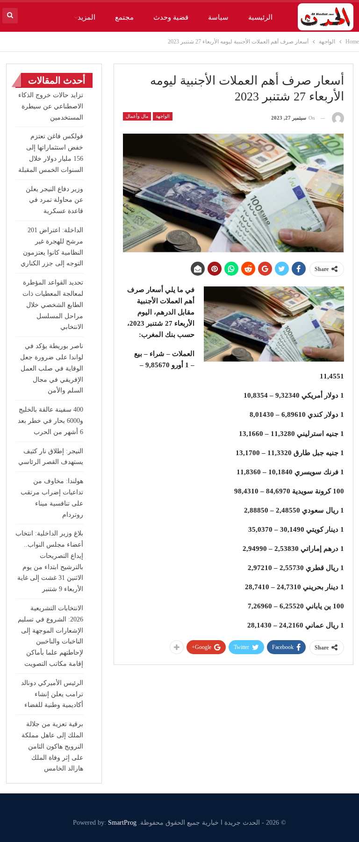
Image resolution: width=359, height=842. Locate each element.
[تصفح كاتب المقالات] (338, 118)
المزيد (86, 17)
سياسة (218, 17)
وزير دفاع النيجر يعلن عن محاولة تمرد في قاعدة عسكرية (54, 200)
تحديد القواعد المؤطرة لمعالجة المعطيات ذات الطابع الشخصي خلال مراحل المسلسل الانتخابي (52, 304)
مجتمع (124, 17)
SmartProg (122, 822)
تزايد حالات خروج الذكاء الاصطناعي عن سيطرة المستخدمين (50, 106)
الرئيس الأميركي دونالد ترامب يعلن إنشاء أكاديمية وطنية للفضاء (52, 694)
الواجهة (163, 116)
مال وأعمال (137, 116)
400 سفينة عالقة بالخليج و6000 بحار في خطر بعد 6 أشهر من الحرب (50, 420)
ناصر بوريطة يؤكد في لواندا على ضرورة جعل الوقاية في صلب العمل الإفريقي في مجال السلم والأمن (51, 368)
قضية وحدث (170, 17)
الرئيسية (260, 17)
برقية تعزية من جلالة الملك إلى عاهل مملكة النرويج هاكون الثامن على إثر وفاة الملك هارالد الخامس (52, 746)
